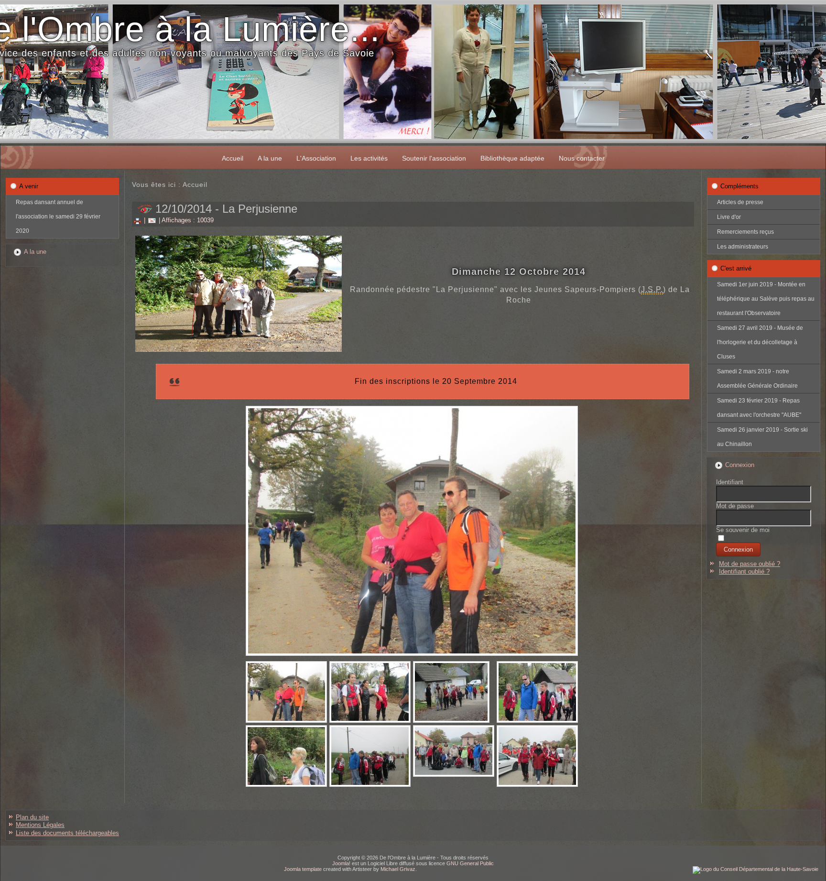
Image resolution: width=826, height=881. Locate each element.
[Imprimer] (137, 220)
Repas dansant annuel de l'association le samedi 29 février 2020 (58, 216)
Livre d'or (729, 217)
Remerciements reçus (745, 231)
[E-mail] (152, 220)
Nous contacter (582, 158)
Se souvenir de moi (743, 529)
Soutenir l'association (434, 158)
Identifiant (729, 482)
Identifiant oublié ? (744, 571)
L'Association (316, 158)
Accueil (232, 158)
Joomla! (341, 863)
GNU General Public (470, 863)
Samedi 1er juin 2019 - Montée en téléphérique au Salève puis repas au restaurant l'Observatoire (766, 298)
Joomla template (303, 869)
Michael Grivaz (397, 869)
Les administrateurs (742, 246)
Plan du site (32, 817)
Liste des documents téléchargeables (67, 833)
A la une (270, 158)
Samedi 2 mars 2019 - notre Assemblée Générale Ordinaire (757, 378)
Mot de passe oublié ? (749, 563)
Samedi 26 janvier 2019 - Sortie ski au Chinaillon (762, 436)
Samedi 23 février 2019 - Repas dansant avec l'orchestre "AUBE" (759, 407)
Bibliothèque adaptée (512, 158)
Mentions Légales (40, 824)
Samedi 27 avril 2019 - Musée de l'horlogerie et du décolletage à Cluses (760, 342)
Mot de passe (735, 506)
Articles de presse (740, 202)
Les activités (369, 158)
